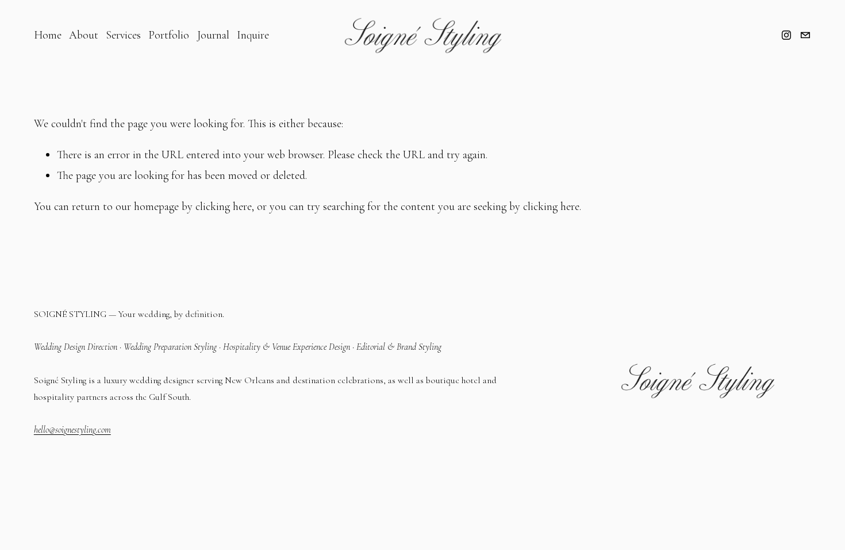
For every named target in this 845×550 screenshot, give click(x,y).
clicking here (223, 206)
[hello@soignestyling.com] (805, 35)
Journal (213, 35)
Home (48, 35)
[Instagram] (786, 35)
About (83, 35)
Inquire (253, 35)
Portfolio (168, 35)
